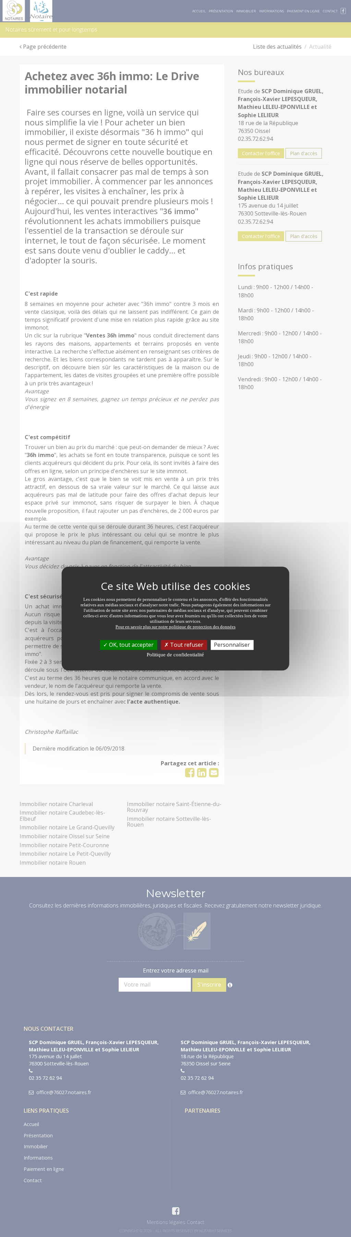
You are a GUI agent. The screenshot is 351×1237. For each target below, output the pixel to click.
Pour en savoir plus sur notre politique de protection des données (175, 626)
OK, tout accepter (131, 644)
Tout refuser (186, 644)
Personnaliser (232, 644)
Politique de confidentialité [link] (175, 654)
